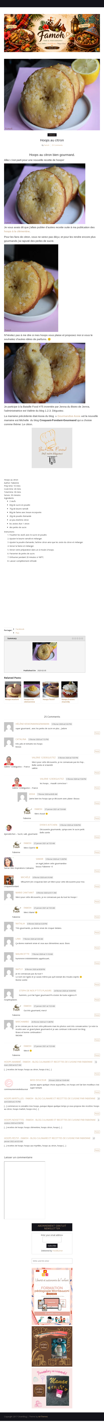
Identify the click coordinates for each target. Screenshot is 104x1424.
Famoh (46, 145)
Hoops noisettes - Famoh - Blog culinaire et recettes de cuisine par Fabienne (50, 1119)
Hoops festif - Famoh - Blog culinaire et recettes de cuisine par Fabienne (47, 1138)
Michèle (25, 877)
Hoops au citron (52, 140)
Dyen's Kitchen (48, 824)
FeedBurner (58, 1250)
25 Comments (57, 145)
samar (39, 858)
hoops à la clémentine (17, 231)
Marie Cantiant (25, 892)
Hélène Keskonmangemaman (32, 723)
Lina (18, 938)
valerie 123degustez (44, 757)
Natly (19, 969)
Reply (97, 733)
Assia (32, 794)
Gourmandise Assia (68, 416)
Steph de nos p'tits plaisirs (35, 990)
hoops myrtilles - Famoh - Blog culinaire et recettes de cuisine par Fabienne (49, 1098)
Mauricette (22, 954)
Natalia (20, 923)
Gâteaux (52, 135)
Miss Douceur (38, 1080)
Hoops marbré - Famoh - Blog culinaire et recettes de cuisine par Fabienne (48, 1061)
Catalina (21, 739)
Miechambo (22, 1021)
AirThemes (43, 1416)
